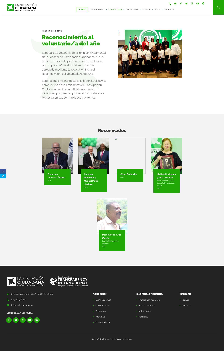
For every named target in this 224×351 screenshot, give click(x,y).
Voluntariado (145, 311)
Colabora (146, 9)
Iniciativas (100, 316)
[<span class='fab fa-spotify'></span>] (203, 3)
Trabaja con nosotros (149, 300)
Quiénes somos (97, 9)
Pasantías (143, 316)
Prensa (158, 9)
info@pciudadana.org (22, 305)
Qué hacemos (115, 9)
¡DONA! (82, 9)
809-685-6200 (18, 299)
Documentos (132, 9)
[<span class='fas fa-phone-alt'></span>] (169, 3)
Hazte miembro (146, 305)
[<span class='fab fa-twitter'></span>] (186, 3)
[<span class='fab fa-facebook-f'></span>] (181, 3)
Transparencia (102, 322)
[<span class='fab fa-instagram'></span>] (192, 3)
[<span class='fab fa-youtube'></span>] (197, 3)
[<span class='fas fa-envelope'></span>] (175, 3)
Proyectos (100, 311)
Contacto (169, 9)
